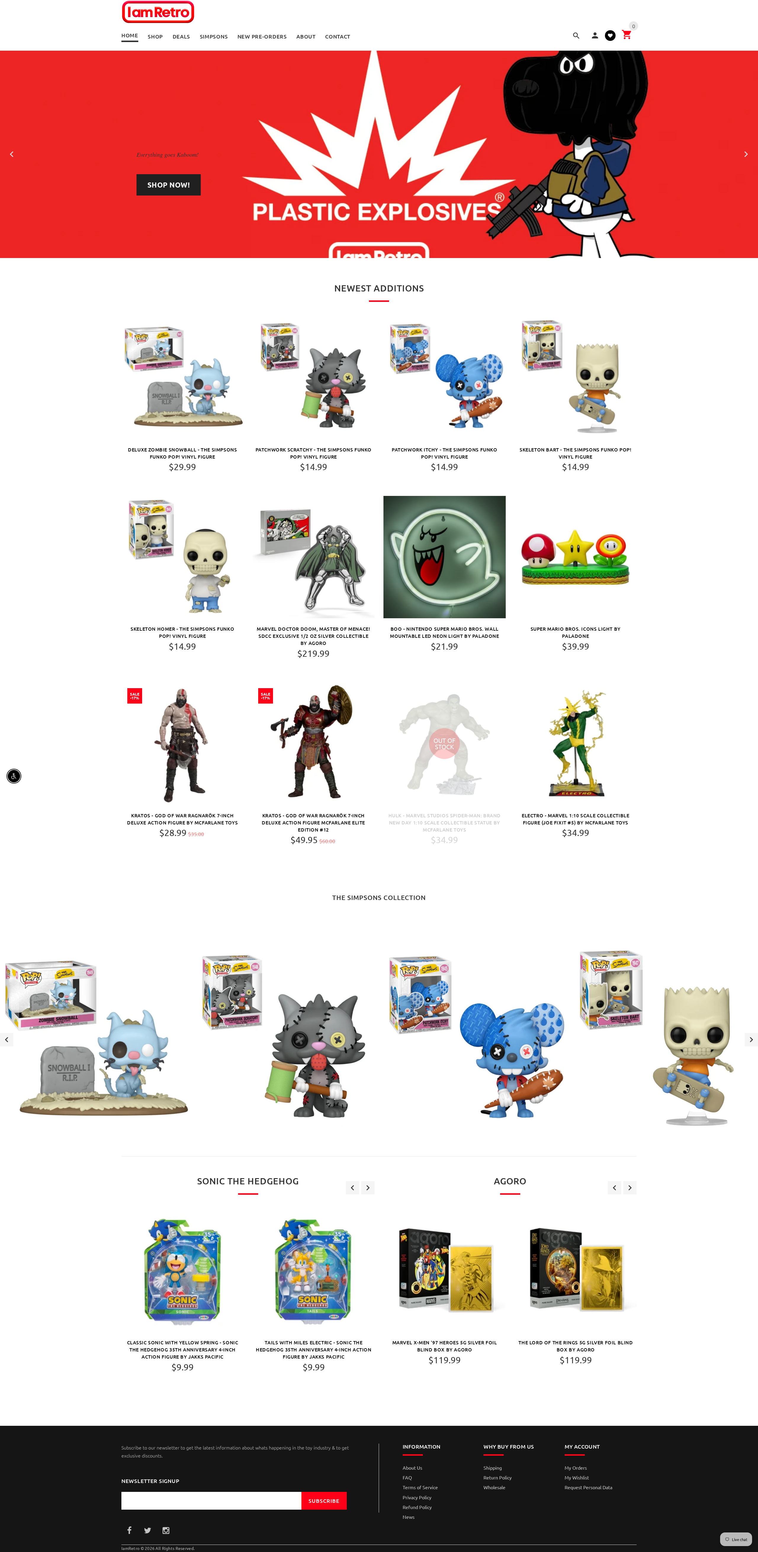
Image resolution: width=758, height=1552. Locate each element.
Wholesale (494, 1487)
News (409, 1517)
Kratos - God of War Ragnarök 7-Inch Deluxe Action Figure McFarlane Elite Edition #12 (313, 822)
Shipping (493, 1468)
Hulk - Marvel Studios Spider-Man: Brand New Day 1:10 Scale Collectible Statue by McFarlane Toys (444, 822)
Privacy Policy (417, 1497)
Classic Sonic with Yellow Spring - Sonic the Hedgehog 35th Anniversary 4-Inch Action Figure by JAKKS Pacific (182, 1349)
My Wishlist (577, 1477)
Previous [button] (6, 1039)
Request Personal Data (588, 1487)
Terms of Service (420, 1487)
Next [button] (751, 1039)
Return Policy (498, 1477)
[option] (95, 1040)
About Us (412, 1468)
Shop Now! (168, 184)
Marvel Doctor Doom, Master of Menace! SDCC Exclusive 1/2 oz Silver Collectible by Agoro (313, 635)
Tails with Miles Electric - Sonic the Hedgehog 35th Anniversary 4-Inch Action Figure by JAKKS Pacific (313, 1349)
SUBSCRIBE (324, 1500)
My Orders (576, 1468)
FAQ (407, 1477)
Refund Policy (417, 1507)
